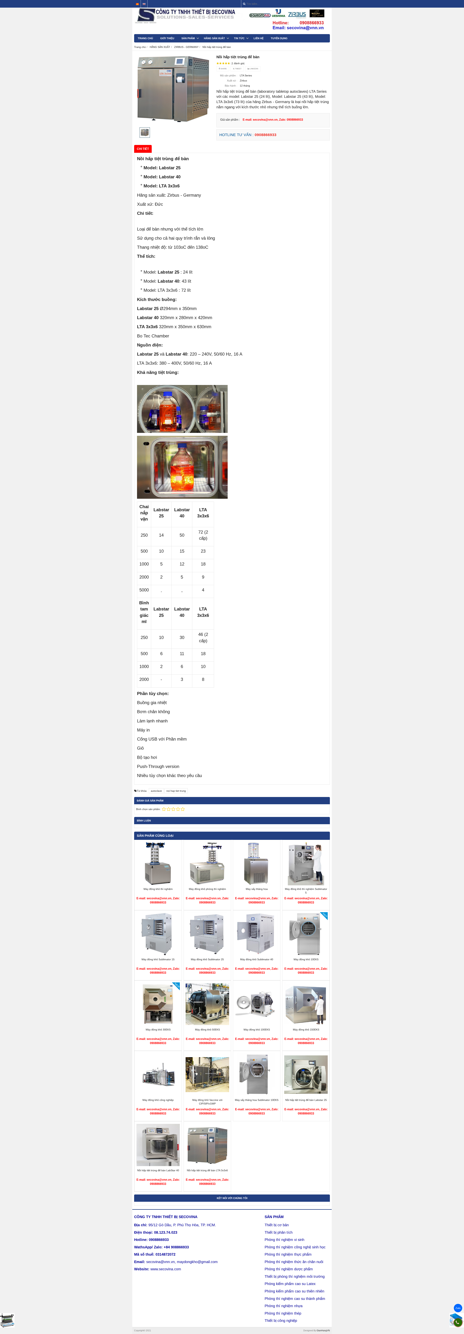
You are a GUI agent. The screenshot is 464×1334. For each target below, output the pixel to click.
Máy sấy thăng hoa (257, 889)
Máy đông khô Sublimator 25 (207, 959)
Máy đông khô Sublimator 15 (158, 959)
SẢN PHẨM (188, 38)
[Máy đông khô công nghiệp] (158, 1095)
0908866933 (265, 135)
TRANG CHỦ (145, 38)
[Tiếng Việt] (137, 4)
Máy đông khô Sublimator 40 (256, 959)
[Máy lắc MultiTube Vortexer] (7, 1320)
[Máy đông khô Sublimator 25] (207, 954)
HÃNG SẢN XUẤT (214, 38)
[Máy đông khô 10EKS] (306, 954)
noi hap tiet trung (176, 790)
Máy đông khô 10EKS (306, 959)
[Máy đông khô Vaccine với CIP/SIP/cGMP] (207, 1095)
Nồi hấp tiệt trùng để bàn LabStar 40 (158, 1170)
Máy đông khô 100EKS (257, 1029)
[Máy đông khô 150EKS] (306, 1025)
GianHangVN (323, 1330)
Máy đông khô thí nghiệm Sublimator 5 (306, 891)
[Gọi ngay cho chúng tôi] (458, 1322)
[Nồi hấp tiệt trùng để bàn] (173, 90)
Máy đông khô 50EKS (207, 1029)
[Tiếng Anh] (144, 4)
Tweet (238, 69)
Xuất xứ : (232, 80)
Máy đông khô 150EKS (306, 1029)
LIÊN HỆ (259, 38)
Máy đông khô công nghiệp (158, 1100)
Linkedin (253, 69)
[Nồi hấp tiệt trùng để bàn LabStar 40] (158, 1165)
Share (223, 69)
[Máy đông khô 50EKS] (207, 1025)
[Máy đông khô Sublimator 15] (158, 954)
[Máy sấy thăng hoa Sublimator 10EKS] (256, 1095)
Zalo (458, 1308)
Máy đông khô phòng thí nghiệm (207, 889)
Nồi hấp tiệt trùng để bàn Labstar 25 (306, 1100)
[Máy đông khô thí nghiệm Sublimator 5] (306, 884)
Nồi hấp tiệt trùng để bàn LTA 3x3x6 (207, 1170)
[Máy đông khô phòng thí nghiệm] (207, 884)
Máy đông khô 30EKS (158, 1029)
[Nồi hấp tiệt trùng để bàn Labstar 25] (306, 1095)
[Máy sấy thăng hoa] (256, 884)
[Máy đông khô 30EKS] (158, 1025)
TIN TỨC (239, 38)
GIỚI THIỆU (167, 38)
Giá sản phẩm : (230, 119)
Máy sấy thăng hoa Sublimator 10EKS (256, 1100)
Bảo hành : (231, 85)
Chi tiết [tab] (143, 148)
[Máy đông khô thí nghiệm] (158, 884)
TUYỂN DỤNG (279, 38)
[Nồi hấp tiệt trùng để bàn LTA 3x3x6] (207, 1165)
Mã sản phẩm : (228, 75)
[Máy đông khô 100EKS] (256, 1025)
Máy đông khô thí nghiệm (158, 889)
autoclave (156, 790)
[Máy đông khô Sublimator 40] (256, 954)
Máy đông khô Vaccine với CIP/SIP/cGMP (207, 1102)
